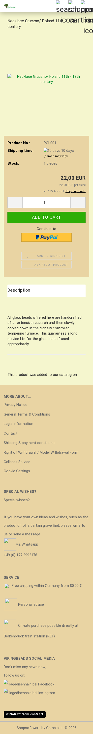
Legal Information (18, 423)
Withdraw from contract (24, 714)
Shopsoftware (28, 728)
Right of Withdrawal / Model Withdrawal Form (41, 452)
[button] (14, 202)
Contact (10, 433)
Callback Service (17, 462)
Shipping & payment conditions (29, 443)
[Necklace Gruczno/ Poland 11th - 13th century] (46, 71)
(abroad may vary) (56, 156)
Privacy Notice (15, 404)
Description (18, 290)
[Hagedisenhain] (10, 6)
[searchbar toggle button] (62, 6)
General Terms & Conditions (27, 414)
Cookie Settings (17, 471)
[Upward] (79, 726)
